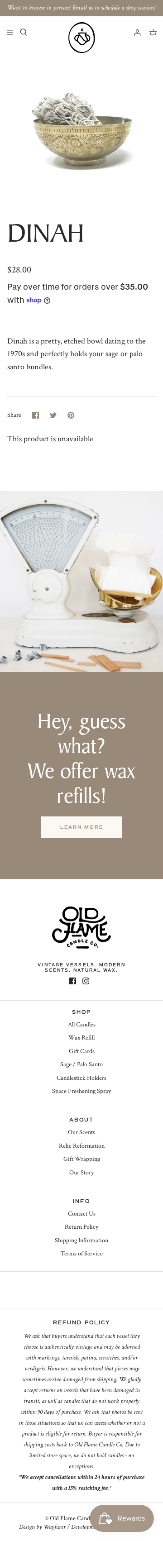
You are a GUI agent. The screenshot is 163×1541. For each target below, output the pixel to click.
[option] (81, 130)
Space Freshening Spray (81, 1091)
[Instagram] (85, 981)
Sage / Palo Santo (81, 1064)
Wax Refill (81, 1038)
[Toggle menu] (10, 32)
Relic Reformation (82, 1146)
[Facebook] (72, 981)
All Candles (82, 1025)
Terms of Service (82, 1254)
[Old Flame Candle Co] (81, 37)
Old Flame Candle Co (76, 1518)
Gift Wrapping (81, 1159)
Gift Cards (82, 1051)
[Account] (133, 32)
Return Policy (81, 1227)
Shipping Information (81, 1240)
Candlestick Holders (81, 1078)
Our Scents (81, 1132)
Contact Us (82, 1214)
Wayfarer (54, 1527)
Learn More (81, 827)
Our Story (81, 1173)
